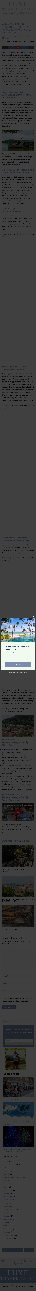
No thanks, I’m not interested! (18, 672)
